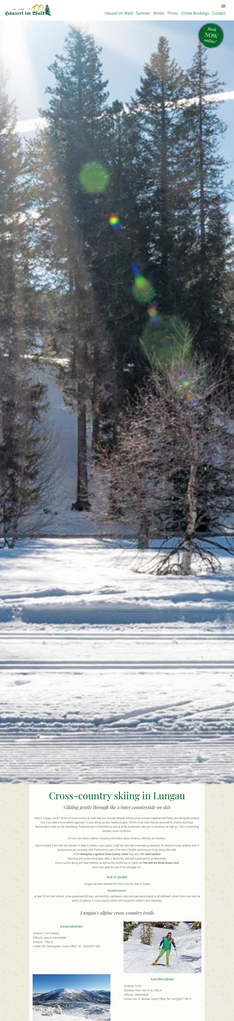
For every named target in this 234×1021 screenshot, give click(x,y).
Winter (158, 13)
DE (223, 6)
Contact (219, 13)
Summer (143, 13)
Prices (172, 13)
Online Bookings (195, 13)
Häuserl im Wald (119, 13)
